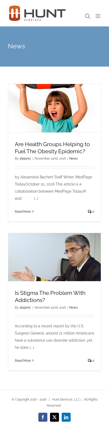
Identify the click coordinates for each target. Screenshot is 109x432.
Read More (23, 211)
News (73, 158)
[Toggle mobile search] (87, 16)
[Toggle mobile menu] (98, 16)
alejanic (25, 158)
